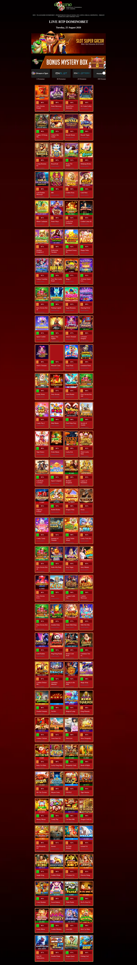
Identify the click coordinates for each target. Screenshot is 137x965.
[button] (104, 73)
